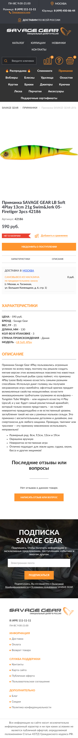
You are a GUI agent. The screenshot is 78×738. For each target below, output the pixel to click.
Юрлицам (38, 43)
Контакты (39, 49)
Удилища (47, 77)
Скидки (16, 701)
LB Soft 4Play (24, 342)
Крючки (64, 84)
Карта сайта (19, 670)
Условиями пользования (44, 587)
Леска (18, 91)
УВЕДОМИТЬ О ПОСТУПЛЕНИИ (39, 247)
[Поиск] (5, 61)
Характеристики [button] (20, 259)
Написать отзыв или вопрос (39, 497)
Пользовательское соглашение (31, 681)
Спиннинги (44, 70)
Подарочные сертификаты (39, 98)
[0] (70, 61)
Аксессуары (56, 91)
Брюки (29, 84)
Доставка (17, 639)
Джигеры (46, 84)
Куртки (13, 84)
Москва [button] (28, 270)
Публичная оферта (23, 676)
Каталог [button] (18, 43)
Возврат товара (21, 650)
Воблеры (11, 77)
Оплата (16, 644)
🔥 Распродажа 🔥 (18, 70)
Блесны (29, 77)
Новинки (59, 43)
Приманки (66, 70)
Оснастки (66, 77)
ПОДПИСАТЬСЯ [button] (39, 575)
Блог (15, 696)
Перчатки (35, 91)
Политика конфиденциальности (31, 707)
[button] (19, 12)
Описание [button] (57, 259)
